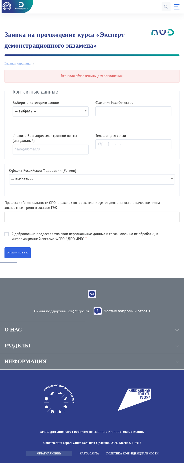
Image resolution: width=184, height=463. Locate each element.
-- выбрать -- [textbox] (26, 111)
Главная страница (17, 63)
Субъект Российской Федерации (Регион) (42, 171)
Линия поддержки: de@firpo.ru (61, 311)
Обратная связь (49, 453)
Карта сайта (89, 453)
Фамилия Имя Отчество (114, 103)
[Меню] (177, 7)
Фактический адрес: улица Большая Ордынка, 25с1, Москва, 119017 (92, 443)
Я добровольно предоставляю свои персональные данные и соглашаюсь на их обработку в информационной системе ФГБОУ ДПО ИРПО (85, 237)
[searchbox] (6, 217)
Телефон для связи (110, 136)
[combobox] (51, 111)
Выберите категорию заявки (36, 103)
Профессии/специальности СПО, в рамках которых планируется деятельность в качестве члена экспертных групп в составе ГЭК (82, 205)
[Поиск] (166, 6)
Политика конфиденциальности (132, 453)
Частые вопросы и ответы (127, 311)
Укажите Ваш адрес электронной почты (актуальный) (45, 138)
